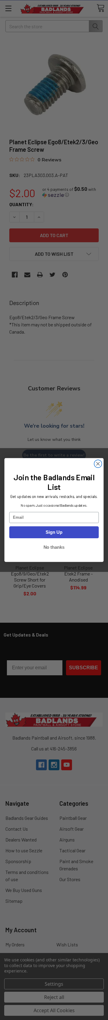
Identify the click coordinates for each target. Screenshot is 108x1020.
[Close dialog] (98, 464)
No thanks (54, 547)
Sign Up (54, 532)
